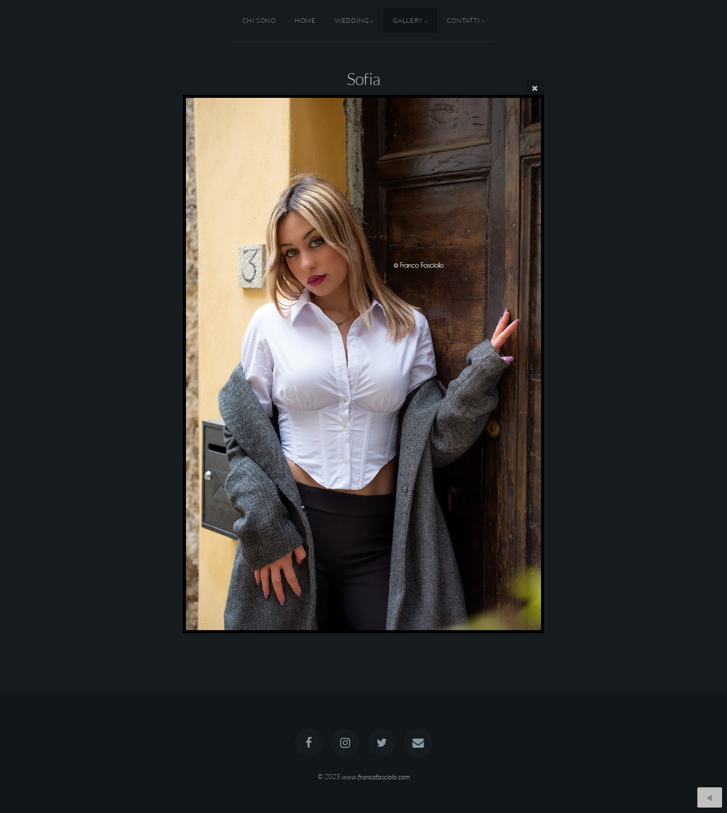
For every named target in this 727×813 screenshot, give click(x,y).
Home (305, 20)
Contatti (463, 20)
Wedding (352, 20)
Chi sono (259, 20)
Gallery (407, 20)
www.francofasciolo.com (376, 776)
